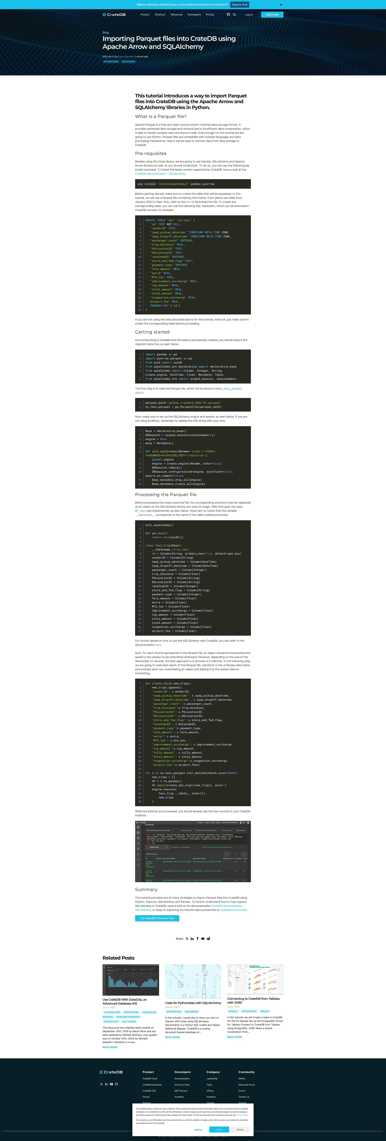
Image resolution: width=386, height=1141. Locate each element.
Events (242, 1090)
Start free (272, 14)
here (158, 644)
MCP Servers (181, 1090)
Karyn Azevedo (125, 56)
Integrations (111, 61)
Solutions (160, 14)
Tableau (264, 1011)
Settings (198, 1129)
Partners (147, 1102)
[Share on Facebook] (197, 939)
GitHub (242, 1078)
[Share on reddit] (208, 939)
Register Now (239, 4)
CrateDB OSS (149, 1090)
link (188, 201)
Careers (210, 1102)
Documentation (182, 1078)
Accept (219, 1129)
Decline (240, 1129)
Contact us (244, 1096)
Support (243, 1102)
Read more (110, 1047)
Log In (249, 14)
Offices (210, 1090)
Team (209, 1084)
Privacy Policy (242, 1115)
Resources (176, 14)
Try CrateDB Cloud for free (157, 918)
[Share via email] (202, 939)
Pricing (210, 14)
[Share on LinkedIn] (192, 939)
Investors (211, 1096)
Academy (179, 1096)
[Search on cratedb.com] (234, 15)
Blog (106, 32)
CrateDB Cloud (112, 1012)
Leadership (212, 1078)
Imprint (223, 1136)
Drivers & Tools (182, 1084)
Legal (199, 1136)
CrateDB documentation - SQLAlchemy (160, 173)
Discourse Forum (247, 1084)
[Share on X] (186, 939)
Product (145, 14)
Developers (194, 14)
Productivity (111, 1022)
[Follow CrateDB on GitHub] (228, 15)
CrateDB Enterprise (152, 1084)
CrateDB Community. (234, 909)
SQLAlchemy (128, 61)
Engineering (191, 1012)
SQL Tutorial (129, 1022)
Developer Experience (128, 1017)
